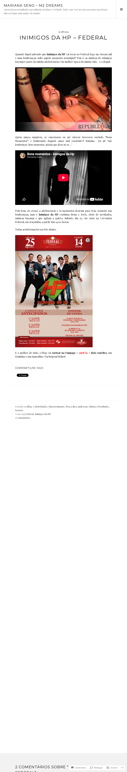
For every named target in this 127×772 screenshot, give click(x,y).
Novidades (103, 406)
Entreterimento (56, 406)
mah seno (83, 406)
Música (92, 406)
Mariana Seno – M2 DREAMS (33, 5)
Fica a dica (71, 406)
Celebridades (40, 406)
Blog (29, 406)
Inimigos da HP (43, 414)
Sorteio (19, 410)
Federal (29, 414)
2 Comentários (22, 417)
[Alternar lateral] (121, 9)
